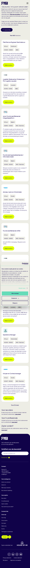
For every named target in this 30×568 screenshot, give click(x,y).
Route (4, 537)
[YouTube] (20, 554)
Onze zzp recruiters (15, 14)
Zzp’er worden (4, 503)
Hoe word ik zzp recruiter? (7, 506)
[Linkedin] (13, 554)
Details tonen (22, 288)
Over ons (3, 514)
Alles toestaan (15, 293)
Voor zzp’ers (4, 495)
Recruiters (3, 498)
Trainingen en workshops (7, 531)
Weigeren (15, 303)
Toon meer (15, 405)
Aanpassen (14, 298)
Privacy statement (7, 557)
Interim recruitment (5, 482)
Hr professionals (5, 501)
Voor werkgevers (5, 479)
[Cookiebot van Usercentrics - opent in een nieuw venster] (22, 264)
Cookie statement (18, 557)
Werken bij (3, 526)
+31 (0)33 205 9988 (6, 472)
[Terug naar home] (4, 3)
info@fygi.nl (4, 474)
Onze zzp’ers (4, 520)
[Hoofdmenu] (27, 3)
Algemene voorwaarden (15, 560)
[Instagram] (17, 554)
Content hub (4, 511)
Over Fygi (3, 517)
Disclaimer (5, 560)
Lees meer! (18, 414)
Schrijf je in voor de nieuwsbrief (11, 449)
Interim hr (3, 485)
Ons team (3, 523)
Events (3, 528)
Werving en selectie (5, 487)
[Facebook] (9, 554)
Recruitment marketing (6, 490)
